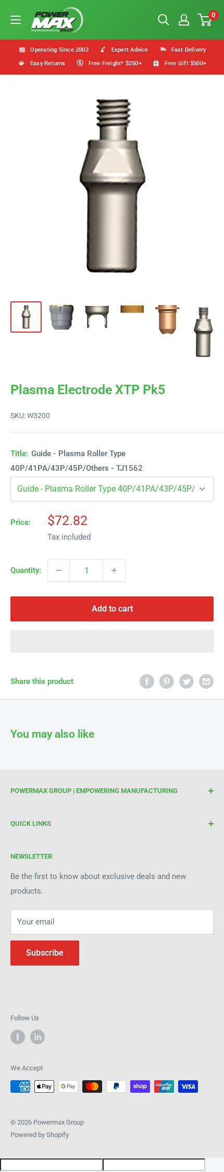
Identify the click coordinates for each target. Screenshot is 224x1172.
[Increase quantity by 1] (114, 570)
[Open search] (163, 20)
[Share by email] (206, 681)
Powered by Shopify (39, 1135)
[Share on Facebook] (147, 681)
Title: (76, 461)
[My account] (184, 20)
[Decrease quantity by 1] (59, 570)
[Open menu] (15, 20)
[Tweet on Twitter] (186, 681)
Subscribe (45, 953)
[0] (204, 20)
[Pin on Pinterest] (166, 681)
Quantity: (25, 570)
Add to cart (112, 609)
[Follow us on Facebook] (17, 1037)
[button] (112, 641)
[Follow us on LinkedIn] (37, 1037)
